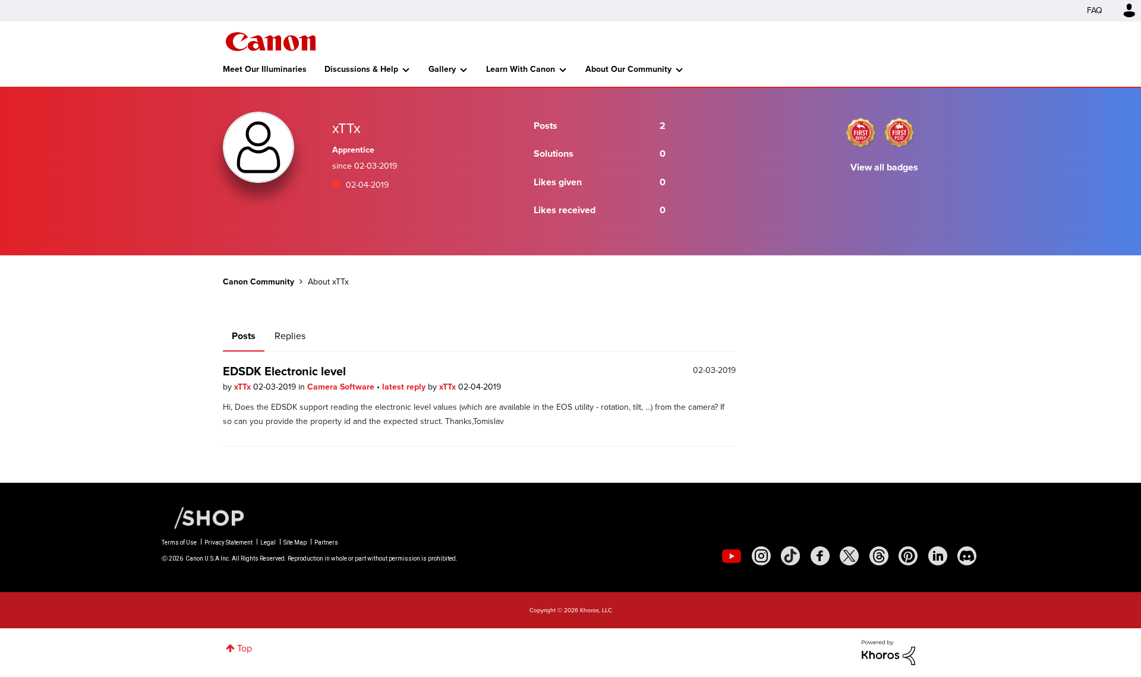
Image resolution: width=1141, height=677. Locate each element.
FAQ (1094, 10)
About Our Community (628, 69)
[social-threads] (878, 555)
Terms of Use (179, 542)
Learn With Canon (520, 69)
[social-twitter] (849, 555)
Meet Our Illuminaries (265, 69)
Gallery (442, 69)
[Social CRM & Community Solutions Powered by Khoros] (888, 652)
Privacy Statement (228, 542)
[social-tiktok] (790, 555)
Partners (326, 542)
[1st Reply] (860, 132)
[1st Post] (899, 132)
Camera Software (342, 387)
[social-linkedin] (937, 555)
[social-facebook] (820, 555)
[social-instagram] (761, 555)
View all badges (884, 167)
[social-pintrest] (908, 555)
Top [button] (244, 648)
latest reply (405, 387)
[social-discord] (966, 555)
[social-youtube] (731, 555)
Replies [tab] (290, 336)
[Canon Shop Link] (203, 517)
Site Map (295, 542)
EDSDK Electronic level (284, 371)
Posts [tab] (244, 336)
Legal (268, 542)
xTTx (243, 387)
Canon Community (271, 41)
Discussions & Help (361, 69)
